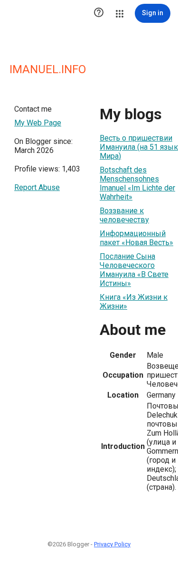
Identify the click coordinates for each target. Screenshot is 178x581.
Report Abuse (37, 187)
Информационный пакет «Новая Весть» (136, 238)
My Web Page (37, 122)
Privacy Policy (112, 544)
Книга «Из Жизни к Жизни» (134, 302)
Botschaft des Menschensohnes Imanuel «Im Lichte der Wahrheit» (137, 183)
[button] (98, 13)
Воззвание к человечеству (124, 215)
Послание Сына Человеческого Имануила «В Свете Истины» (134, 270)
